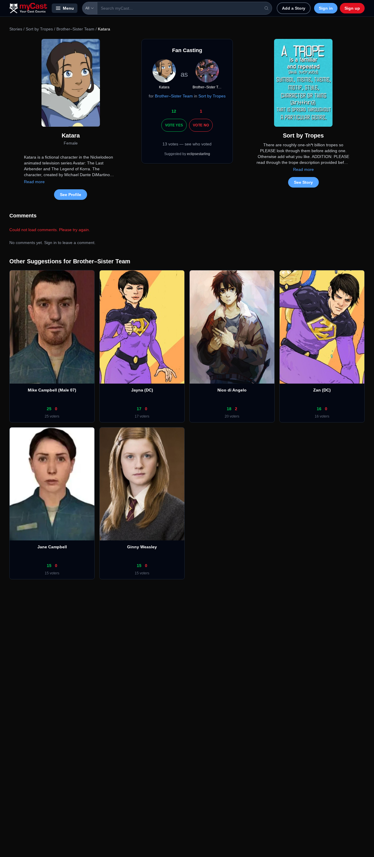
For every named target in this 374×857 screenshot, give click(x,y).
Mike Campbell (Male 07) (52, 390)
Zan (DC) (322, 390)
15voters (52, 573)
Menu (68, 8)
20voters (232, 416)
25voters (52, 416)
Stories (15, 29)
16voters (322, 416)
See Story (303, 182)
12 (174, 111)
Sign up (352, 8)
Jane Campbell (52, 547)
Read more (34, 181)
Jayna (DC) (142, 390)
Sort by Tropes (39, 29)
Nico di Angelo (232, 390)
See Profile (70, 194)
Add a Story (293, 8)
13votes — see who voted (187, 144)
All (87, 8)
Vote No (201, 125)
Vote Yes (174, 125)
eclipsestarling (198, 154)
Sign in (326, 8)
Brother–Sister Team (75, 29)
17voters (142, 416)
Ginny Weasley (142, 547)
